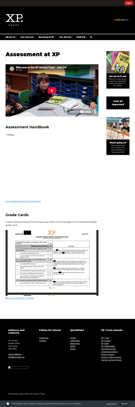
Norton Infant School (111, 357)
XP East (105, 343)
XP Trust (105, 338)
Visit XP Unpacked (118, 103)
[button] (91, 37)
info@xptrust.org (16, 357)
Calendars (75, 341)
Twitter (42, 341)
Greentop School (109, 352)
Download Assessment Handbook (23, 201)
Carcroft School (108, 349)
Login (128, 3)
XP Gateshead (108, 346)
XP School (106, 341)
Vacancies (75, 343)
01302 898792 (15, 354)
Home (73, 338)
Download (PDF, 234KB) (21, 298)
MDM (72, 346)
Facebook (44, 338)
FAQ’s (73, 349)
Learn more (112, 404)
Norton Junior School (111, 360)
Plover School (107, 354)
